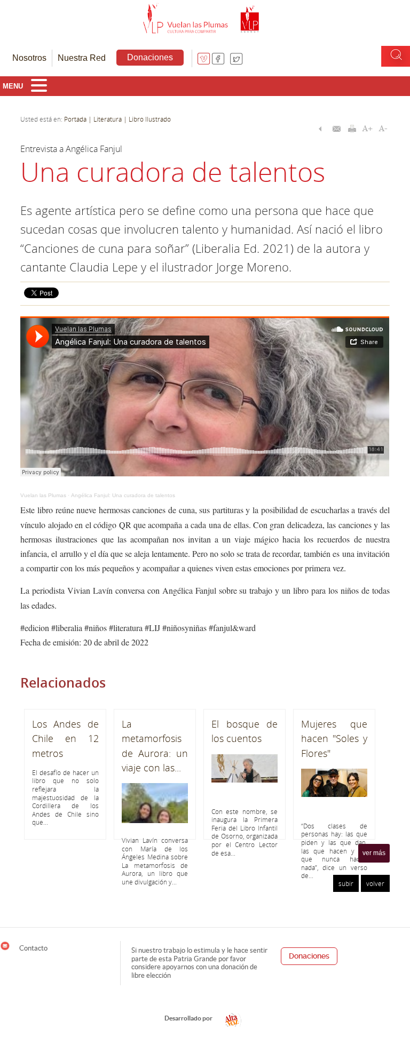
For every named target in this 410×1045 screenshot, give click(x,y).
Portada (75, 119)
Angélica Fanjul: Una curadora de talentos (123, 495)
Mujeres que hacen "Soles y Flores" (334, 738)
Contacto (33, 948)
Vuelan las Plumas (43, 495)
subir (345, 883)
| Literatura (105, 119)
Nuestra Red (82, 57)
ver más (373, 853)
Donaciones (150, 57)
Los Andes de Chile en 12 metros (65, 738)
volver (375, 883)
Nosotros (29, 57)
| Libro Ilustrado (146, 119)
